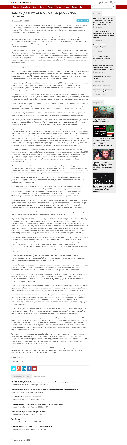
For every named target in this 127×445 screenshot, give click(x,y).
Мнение (66, 7)
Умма (35, 7)
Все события (25, 7)
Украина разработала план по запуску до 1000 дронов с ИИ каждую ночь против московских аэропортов (103, 22)
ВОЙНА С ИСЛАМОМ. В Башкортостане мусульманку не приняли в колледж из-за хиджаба (103, 36)
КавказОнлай (17, 362)
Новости (96, 14)
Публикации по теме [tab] (21, 376)
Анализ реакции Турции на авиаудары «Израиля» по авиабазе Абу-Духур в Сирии (103, 68)
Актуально (97, 103)
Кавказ (58, 7)
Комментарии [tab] (41, 376)
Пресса (74, 7)
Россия (50, 7)
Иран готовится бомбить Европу (102, 79)
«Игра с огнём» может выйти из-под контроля (101, 58)
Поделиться (82, 20)
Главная (16, 7)
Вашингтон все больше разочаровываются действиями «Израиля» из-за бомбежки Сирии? (103, 90)
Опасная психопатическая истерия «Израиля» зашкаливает (102, 48)
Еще (82, 7)
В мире (42, 7)
